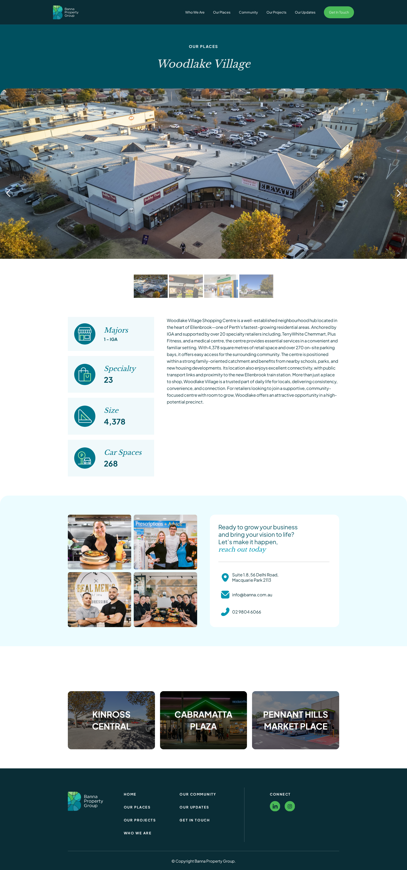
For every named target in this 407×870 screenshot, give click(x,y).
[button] (8, 193)
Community (248, 12)
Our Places (221, 12)
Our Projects (276, 12)
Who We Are (195, 12)
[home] (67, 12)
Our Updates (305, 12)
